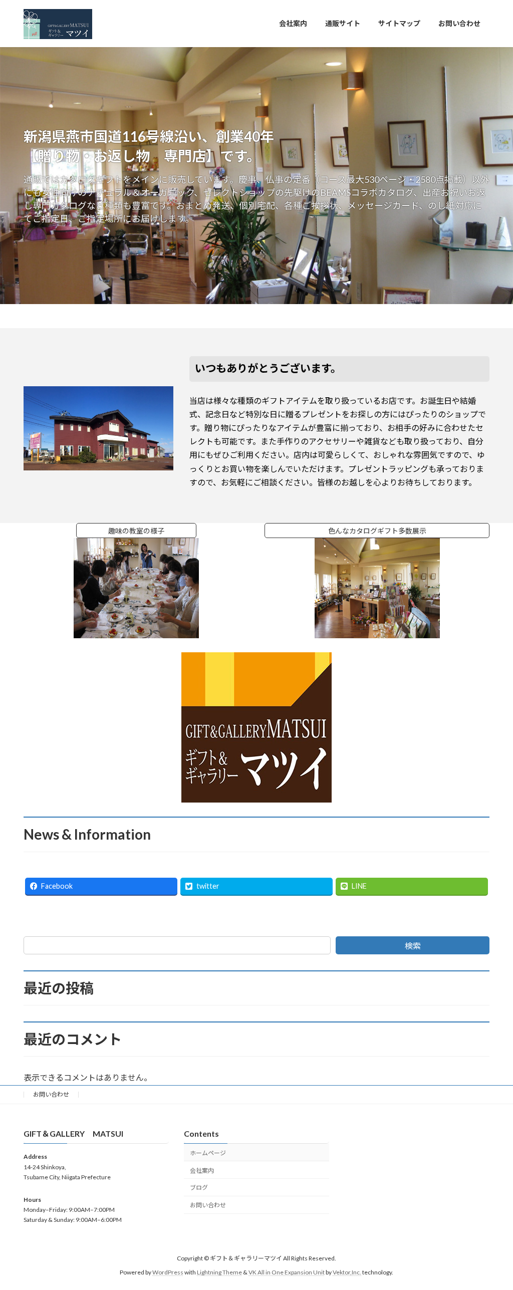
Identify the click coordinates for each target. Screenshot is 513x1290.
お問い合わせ (51, 1094)
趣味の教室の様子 (152, 531)
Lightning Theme (219, 1272)
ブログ (199, 1188)
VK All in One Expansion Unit (286, 1272)
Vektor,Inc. (347, 1272)
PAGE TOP (491, 1241)
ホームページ (208, 1153)
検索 (413, 945)
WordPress (167, 1272)
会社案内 (202, 1170)
